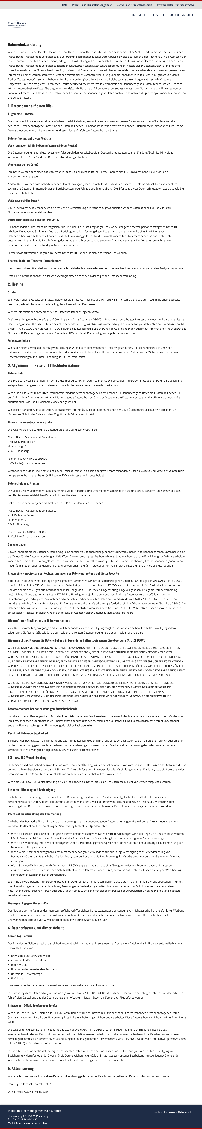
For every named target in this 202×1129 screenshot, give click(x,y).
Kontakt (158, 1112)
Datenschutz (185, 1112)
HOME (64, 5)
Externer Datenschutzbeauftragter (175, 5)
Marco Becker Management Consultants (34, 1110)
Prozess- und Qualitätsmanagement (92, 5)
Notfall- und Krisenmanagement (134, 5)
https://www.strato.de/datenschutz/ (121, 312)
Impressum (171, 1112)
